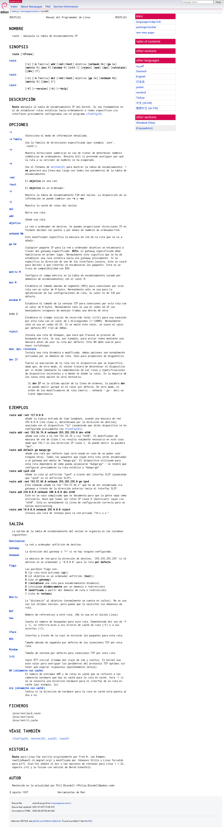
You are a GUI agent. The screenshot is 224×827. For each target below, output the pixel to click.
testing (15, 11)
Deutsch (141, 71)
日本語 (140, 81)
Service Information (66, 6)
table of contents (148, 41)
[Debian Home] (4, 7)
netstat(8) (58, 166)
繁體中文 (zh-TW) (147, 108)
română (141, 92)
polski (140, 87)
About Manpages (31, 6)
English (140, 76)
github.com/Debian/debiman (47, 821)
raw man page (145, 32)
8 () (144, 128)
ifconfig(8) (94, 113)
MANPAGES (15, 1)
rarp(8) (64, 738)
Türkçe (140, 97)
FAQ (47, 6)
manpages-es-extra (29, 11)
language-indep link (148, 21)
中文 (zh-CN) (144, 103)
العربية (140, 66)
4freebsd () (145, 122)
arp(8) (52, 738)
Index (14, 6)
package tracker (146, 27)
